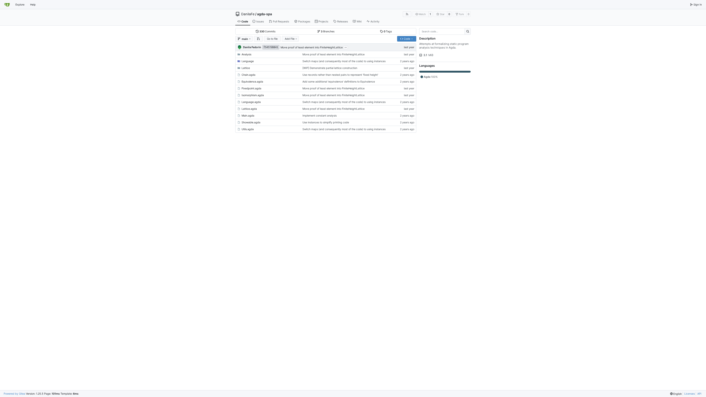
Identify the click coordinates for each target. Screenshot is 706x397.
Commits (267, 31)
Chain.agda (248, 74)
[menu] (676, 393)
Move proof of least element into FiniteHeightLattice (312, 47)
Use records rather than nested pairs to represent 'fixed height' (340, 74)
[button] (258, 39)
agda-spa (264, 14)
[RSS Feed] (407, 14)
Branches (327, 31)
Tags (388, 31)
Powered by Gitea (14, 393)
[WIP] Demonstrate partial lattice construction (329, 67)
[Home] (7, 4)
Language (248, 61)
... (346, 47)
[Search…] (468, 31)
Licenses (689, 393)
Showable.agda (251, 122)
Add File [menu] (290, 38)
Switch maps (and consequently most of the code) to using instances (344, 61)
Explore (19, 4)
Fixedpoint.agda (251, 88)
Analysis (246, 54)
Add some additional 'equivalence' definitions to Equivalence (338, 81)
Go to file (272, 38)
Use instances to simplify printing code (325, 122)
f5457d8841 (270, 47)
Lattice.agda (249, 108)
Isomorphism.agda (253, 95)
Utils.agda (248, 129)
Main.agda (248, 115)
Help (33, 4)
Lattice (246, 67)
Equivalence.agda (252, 81)
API (699, 393)
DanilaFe (247, 14)
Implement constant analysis (319, 115)
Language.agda (251, 101)
